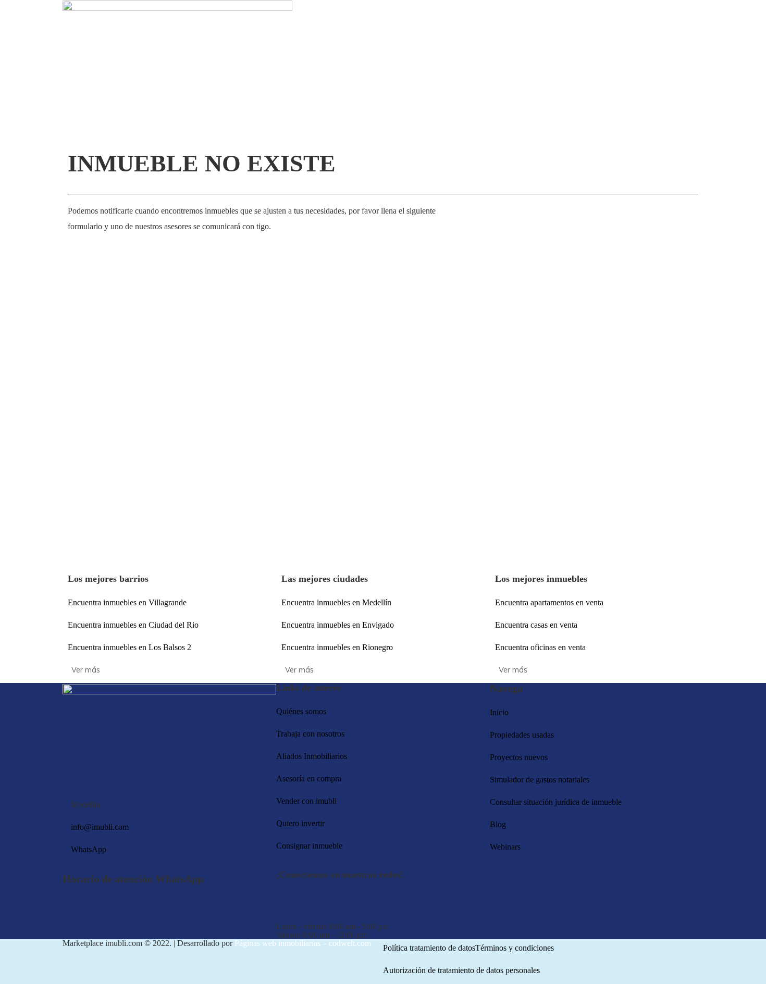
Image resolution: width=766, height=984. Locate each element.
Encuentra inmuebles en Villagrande (127, 602)
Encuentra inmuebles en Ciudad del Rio (133, 624)
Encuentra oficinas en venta (540, 647)
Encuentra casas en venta (536, 624)
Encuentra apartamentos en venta (549, 602)
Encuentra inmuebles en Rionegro (337, 647)
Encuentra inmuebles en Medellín (336, 602)
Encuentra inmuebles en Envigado (337, 624)
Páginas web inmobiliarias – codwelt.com (302, 943)
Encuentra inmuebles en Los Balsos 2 (129, 647)
